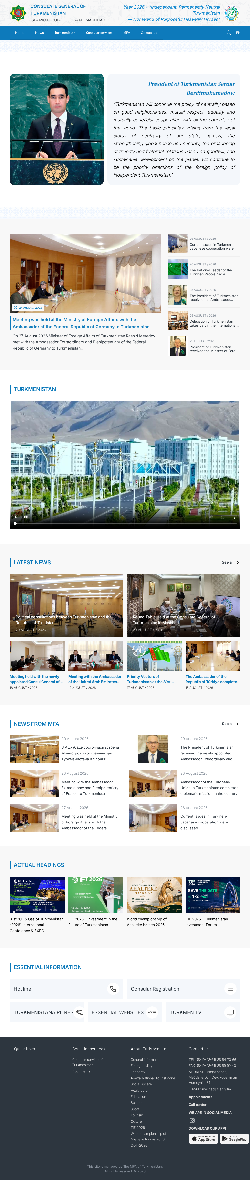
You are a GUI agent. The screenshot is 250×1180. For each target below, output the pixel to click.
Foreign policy (142, 1065)
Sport (135, 1109)
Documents (81, 1071)
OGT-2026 (139, 1145)
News (39, 33)
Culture (136, 1121)
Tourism (137, 1115)
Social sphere (141, 1084)
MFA (126, 33)
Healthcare (139, 1090)
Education (138, 1096)
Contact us (149, 33)
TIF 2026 (138, 1127)
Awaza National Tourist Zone (153, 1078)
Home (19, 33)
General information (146, 1059)
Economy (138, 1072)
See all (228, 562)
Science (137, 1103)
